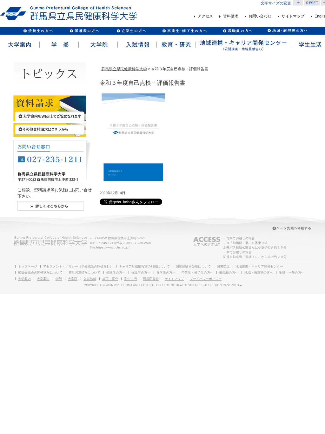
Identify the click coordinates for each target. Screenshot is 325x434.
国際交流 (223, 266)
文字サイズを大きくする (298, 3)
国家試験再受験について (193, 266)
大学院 (97, 44)
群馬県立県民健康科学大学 (124, 69)
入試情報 (136, 44)
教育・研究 (175, 44)
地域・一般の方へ (291, 272)
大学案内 (19, 44)
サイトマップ (293, 16)
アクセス (205, 16)
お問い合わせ (260, 16)
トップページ (27, 266)
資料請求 (230, 16)
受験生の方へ (38, 31)
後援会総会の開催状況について (40, 272)
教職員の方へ (237, 31)
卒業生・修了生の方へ (197, 272)
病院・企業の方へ (287, 31)
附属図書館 (151, 279)
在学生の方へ (166, 272)
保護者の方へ (84, 31)
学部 (58, 44)
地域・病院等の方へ (258, 272)
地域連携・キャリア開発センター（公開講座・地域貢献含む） (242, 44)
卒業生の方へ (185, 31)
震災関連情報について (84, 272)
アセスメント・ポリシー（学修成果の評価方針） (78, 266)
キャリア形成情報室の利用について (144, 266)
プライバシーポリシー (206, 279)
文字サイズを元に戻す (312, 3)
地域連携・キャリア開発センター (259, 266)
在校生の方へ (131, 31)
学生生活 (130, 279)
